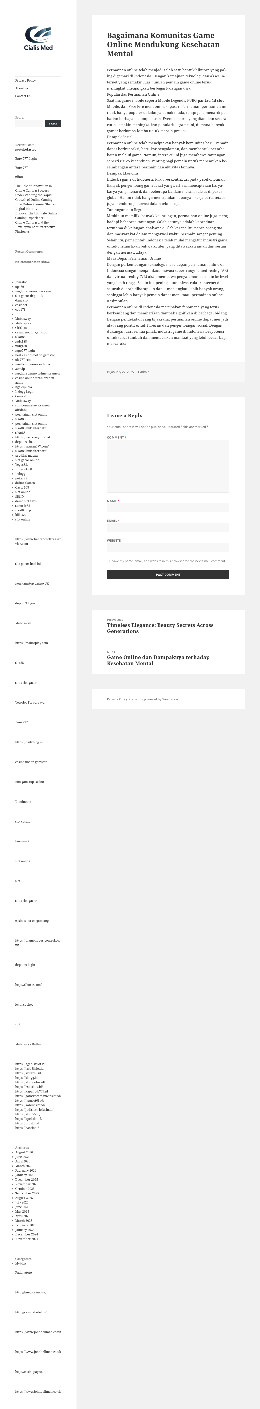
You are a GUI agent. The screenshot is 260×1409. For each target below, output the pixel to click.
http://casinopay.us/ (29, 1372)
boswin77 (22, 841)
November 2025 (26, 1184)
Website (114, 540)
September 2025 (27, 1193)
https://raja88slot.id (29, 1068)
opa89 (19, 287)
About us (21, 88)
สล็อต (19, 177)
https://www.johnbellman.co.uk (38, 1332)
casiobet (21, 305)
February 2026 (25, 1170)
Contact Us (22, 96)
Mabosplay (23, 323)
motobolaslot (25, 149)
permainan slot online (31, 414)
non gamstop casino (29, 782)
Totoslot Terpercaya (30, 702)
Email (113, 521)
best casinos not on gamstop (35, 355)
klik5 (18, 515)
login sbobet (24, 1004)
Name (113, 501)
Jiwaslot (21, 282)
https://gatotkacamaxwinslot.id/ (38, 1096)
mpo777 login (25, 350)
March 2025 (23, 1221)
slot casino (22, 821)
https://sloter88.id (28, 1073)
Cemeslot (22, 396)
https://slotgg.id (26, 1078)
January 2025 (24, 1230)
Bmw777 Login (26, 158)
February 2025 (25, 1225)
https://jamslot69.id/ (29, 1100)
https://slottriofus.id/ (30, 1082)
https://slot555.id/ (27, 1114)
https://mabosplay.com (31, 643)
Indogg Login (24, 392)
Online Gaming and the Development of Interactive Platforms (35, 227)
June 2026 (22, 1157)
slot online (22, 492)
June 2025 (22, 1207)
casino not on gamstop (31, 332)
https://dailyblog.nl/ (29, 742)
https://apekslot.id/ (28, 1119)
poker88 (21, 478)
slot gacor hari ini (28, 564)
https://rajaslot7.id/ (29, 1087)
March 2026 (23, 1166)
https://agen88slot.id (30, 1064)
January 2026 (24, 1175)
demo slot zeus (26, 501)
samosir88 (22, 506)
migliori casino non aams (33, 291)
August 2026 (24, 1152)
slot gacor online (27, 460)
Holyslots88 (23, 469)
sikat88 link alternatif (30, 428)
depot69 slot (24, 442)
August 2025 (24, 1198)
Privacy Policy (25, 80)
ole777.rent (23, 360)
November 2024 (26, 1239)
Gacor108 (22, 487)
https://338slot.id (27, 1128)
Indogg (20, 474)
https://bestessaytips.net (32, 437)
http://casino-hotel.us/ (31, 1312)
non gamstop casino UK (32, 583)
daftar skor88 (25, 483)
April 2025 (22, 1216)
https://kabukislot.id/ (30, 1105)
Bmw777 (21, 168)
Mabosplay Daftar (28, 1044)
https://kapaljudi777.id (31, 1091)
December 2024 (26, 1234)
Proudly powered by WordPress (155, 699)
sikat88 (20, 337)
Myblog (20, 1263)
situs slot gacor (26, 683)
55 (24, 515)
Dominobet (23, 802)
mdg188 (21, 341)
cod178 (20, 309)
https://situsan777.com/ (32, 446)
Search (20, 117)
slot (17, 881)
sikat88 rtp (23, 510)
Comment (117, 437)
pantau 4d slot (211, 100)
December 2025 (26, 1179)
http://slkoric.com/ (28, 985)
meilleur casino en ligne (32, 364)
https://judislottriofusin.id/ (34, 1110)
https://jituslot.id (27, 1123)
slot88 (19, 663)
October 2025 (25, 1189)
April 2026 (22, 1161)
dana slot (21, 300)
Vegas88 (21, 465)
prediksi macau (26, 455)
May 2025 (22, 1211)
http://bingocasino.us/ (30, 1292)
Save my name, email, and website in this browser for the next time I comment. (169, 561)
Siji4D (19, 496)
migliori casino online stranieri (37, 373)
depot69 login (25, 603)
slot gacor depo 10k (29, 296)
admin (144, 372)
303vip (20, 369)
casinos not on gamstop (32, 921)
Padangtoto (23, 1272)
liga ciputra (23, 387)
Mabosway (23, 319)
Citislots (21, 328)
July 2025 (22, 1202)
